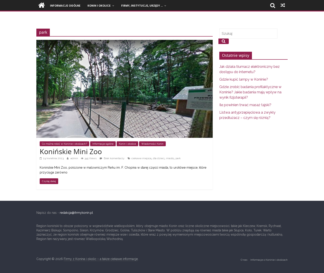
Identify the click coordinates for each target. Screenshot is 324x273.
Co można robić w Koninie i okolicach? (64, 143)
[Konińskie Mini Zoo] (124, 42)
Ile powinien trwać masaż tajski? (245, 105)
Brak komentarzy (114, 158)
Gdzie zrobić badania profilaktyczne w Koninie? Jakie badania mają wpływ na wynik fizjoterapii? (250, 92)
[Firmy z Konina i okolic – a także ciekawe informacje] (41, 5)
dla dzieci (158, 158)
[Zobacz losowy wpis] (283, 5)
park (178, 158)
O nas (244, 259)
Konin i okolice (99, 5)
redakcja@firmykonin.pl (76, 212)
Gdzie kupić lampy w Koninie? (243, 79)
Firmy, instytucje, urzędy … (142, 5)
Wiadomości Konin (152, 143)
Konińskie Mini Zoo (71, 151)
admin (75, 158)
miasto (170, 158)
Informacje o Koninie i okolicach (269, 259)
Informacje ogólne (65, 5)
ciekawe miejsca (141, 158)
